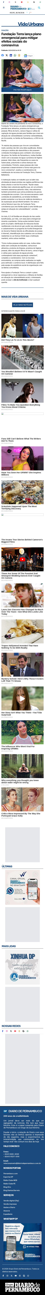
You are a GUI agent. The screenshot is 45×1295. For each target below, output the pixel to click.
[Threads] (28, 2)
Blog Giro (7, 1187)
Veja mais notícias (22, 305)
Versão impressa (10, 1204)
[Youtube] (21, 2)
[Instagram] (9, 2)
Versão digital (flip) (11, 1201)
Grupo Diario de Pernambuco (20, 1269)
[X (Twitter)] (15, 2)
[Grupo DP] (22, 1287)
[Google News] (34, 2)
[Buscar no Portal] (39, 7)
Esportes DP (8, 1177)
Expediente (7, 1214)
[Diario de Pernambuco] (23, 7)
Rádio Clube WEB (10, 1180)
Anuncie (6, 1211)
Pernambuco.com (10, 1174)
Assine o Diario (9, 1207)
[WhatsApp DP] (40, 2)
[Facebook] (4, 2)
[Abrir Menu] (4, 7)
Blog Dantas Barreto (11, 1190)
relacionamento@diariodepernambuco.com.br (22, 1163)
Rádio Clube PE (9, 1184)
